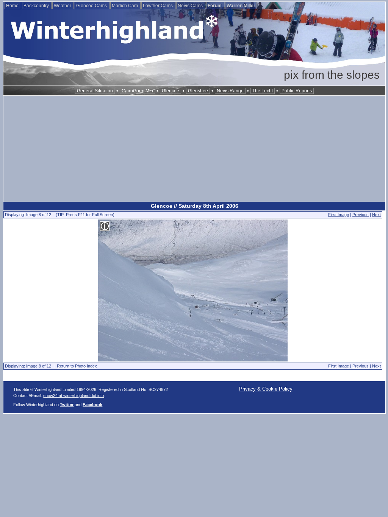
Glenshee (198, 90)
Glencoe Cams (92, 5)
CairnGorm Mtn (137, 90)
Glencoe (170, 90)
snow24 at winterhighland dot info (73, 395)
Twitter (67, 404)
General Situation (95, 90)
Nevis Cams (191, 5)
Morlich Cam (125, 5)
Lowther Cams (158, 5)
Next (376, 214)
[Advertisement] (194, 149)
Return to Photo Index (77, 366)
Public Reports (297, 90)
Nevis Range (230, 90)
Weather (63, 5)
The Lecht (262, 90)
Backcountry (36, 5)
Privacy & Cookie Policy (266, 389)
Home (13, 5)
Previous (360, 214)
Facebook (92, 404)
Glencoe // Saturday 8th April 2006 (194, 206)
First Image (338, 214)
